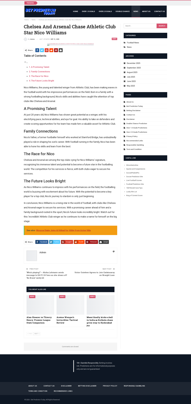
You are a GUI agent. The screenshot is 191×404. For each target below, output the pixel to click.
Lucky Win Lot (131, 192)
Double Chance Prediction (136, 123)
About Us (146, 11)
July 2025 (131, 77)
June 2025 (131, 81)
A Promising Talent (40, 67)
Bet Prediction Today (134, 106)
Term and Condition (133, 149)
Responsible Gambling (135, 145)
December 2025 (133, 63)
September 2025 (134, 68)
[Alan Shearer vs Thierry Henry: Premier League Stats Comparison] (40, 305)
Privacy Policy (131, 136)
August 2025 (132, 72)
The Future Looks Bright (42, 80)
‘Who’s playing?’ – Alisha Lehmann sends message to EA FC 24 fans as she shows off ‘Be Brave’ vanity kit (46, 275)
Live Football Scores (134, 180)
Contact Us (159, 11)
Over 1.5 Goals (88, 11)
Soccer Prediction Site (134, 177)
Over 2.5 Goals (105, 11)
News (135, 11)
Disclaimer (130, 119)
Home (75, 11)
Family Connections (40, 71)
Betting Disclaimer (133, 110)
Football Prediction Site (135, 184)
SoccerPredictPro (132, 173)
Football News (133, 43)
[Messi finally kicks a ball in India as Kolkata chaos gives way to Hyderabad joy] (100, 305)
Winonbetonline (132, 165)
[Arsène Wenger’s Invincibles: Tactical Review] (70, 305)
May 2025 (131, 86)
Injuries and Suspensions (135, 169)
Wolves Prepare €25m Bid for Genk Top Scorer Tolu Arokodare (67, 3)
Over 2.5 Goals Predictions (136, 132)
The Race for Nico (39, 76)
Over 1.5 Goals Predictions (136, 128)
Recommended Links (134, 141)
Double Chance (123, 11)
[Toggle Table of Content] (26, 62)
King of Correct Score (134, 195)
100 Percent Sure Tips (134, 188)
